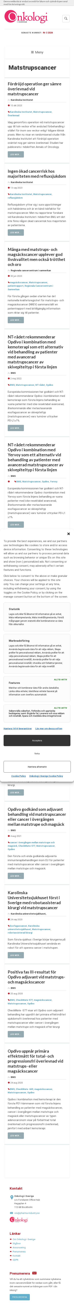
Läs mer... (15, 155)
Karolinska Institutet (21, 112)
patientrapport (16, 286)
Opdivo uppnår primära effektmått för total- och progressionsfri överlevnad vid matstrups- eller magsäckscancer (35, 1061)
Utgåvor (17, 1243)
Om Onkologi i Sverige (24, 1239)
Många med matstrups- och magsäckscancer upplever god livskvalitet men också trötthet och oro (36, 257)
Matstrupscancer (42, 112)
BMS (12, 385)
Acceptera (37, 740)
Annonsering (19, 1247)
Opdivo (49, 385)
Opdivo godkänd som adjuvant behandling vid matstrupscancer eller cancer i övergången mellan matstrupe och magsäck (37, 817)
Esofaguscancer (18, 926)
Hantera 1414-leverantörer (18, 728)
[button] (68, 534)
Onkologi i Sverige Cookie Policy (46, 776)
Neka (37, 753)
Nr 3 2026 (48, 32)
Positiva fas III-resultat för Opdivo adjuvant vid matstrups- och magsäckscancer (36, 977)
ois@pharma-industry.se (27, 1213)
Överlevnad (13, 115)
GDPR (15, 1259)
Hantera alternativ (37, 767)
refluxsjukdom (15, 198)
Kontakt (16, 1255)
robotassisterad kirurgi (20, 933)
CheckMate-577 (26, 846)
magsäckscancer (19, 282)
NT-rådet (40, 385)
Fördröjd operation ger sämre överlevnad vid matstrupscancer (34, 88)
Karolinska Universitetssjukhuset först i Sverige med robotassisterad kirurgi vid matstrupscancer (34, 900)
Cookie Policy (18, 776)
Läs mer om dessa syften (48, 728)
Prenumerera (19, 1251)
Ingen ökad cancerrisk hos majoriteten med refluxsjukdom (37, 174)
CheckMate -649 (24, 1089)
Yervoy (53, 481)
